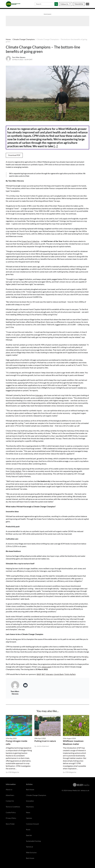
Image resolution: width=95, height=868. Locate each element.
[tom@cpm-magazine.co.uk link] (25, 685)
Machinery (30, 807)
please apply (47, 667)
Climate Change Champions (24, 39)
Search (56, 4)
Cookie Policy (11, 812)
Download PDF (14, 155)
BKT (43, 674)
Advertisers (10, 795)
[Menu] (87, 4)
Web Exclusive (31, 852)
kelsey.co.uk (85, 790)
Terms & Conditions (13, 807)
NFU (86, 657)
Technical (29, 847)
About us (9, 789)
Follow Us (64, 4)
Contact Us (10, 801)
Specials (29, 835)
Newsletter (78, 4)
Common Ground (32, 824)
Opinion (29, 818)
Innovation (30, 801)
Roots (28, 830)
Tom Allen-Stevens (18, 57)
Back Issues (30, 789)
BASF (39, 674)
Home (8, 39)
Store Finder (10, 824)
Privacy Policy (11, 818)
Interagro (39, 395)
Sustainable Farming (33, 841)
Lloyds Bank (59, 674)
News (28, 812)
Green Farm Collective (30, 241)
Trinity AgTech (15, 471)
